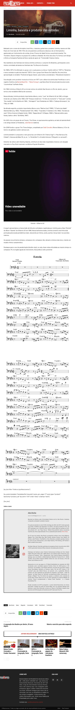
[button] (71, 3)
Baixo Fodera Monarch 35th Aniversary (64, 651)
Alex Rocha (14, 26)
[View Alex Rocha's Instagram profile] (23, 554)
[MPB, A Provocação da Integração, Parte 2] (37, 643)
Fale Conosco (65, 708)
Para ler (30, 3)
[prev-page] (5, 659)
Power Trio (51, 3)
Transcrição (49, 605)
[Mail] (57, 680)
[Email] (45, 42)
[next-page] (8, 659)
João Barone (29, 123)
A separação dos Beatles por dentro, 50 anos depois (18, 625)
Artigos (10, 8)
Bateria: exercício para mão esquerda (59, 624)
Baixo (17, 605)
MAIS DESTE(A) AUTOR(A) (46, 634)
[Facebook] (36, 42)
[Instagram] (53, 679)
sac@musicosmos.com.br (35, 702)
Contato (40, 3)
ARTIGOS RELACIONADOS (28, 634)
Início (22, 3)
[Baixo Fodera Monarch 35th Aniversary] (65, 643)
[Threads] (61, 680)
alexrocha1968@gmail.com (34, 515)
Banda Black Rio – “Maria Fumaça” (28, 82)
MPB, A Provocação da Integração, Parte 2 (37, 652)
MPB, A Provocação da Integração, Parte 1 (23, 652)
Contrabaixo (16, 8)
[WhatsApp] (32, 42)
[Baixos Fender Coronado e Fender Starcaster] (10, 643)
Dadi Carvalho (47, 127)
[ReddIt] (53, 42)
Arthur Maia (65, 531)
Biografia (23, 605)
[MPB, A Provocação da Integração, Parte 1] (23, 643)
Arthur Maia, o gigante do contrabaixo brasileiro (50, 652)
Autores (8, 26)
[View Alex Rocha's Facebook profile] (23, 548)
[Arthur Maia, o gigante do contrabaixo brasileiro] (51, 643)
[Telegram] (49, 42)
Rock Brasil (42, 605)
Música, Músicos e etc (23, 646)
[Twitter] (41, 42)
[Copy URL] (57, 42)
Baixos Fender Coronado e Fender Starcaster (10, 651)
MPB (36, 605)
